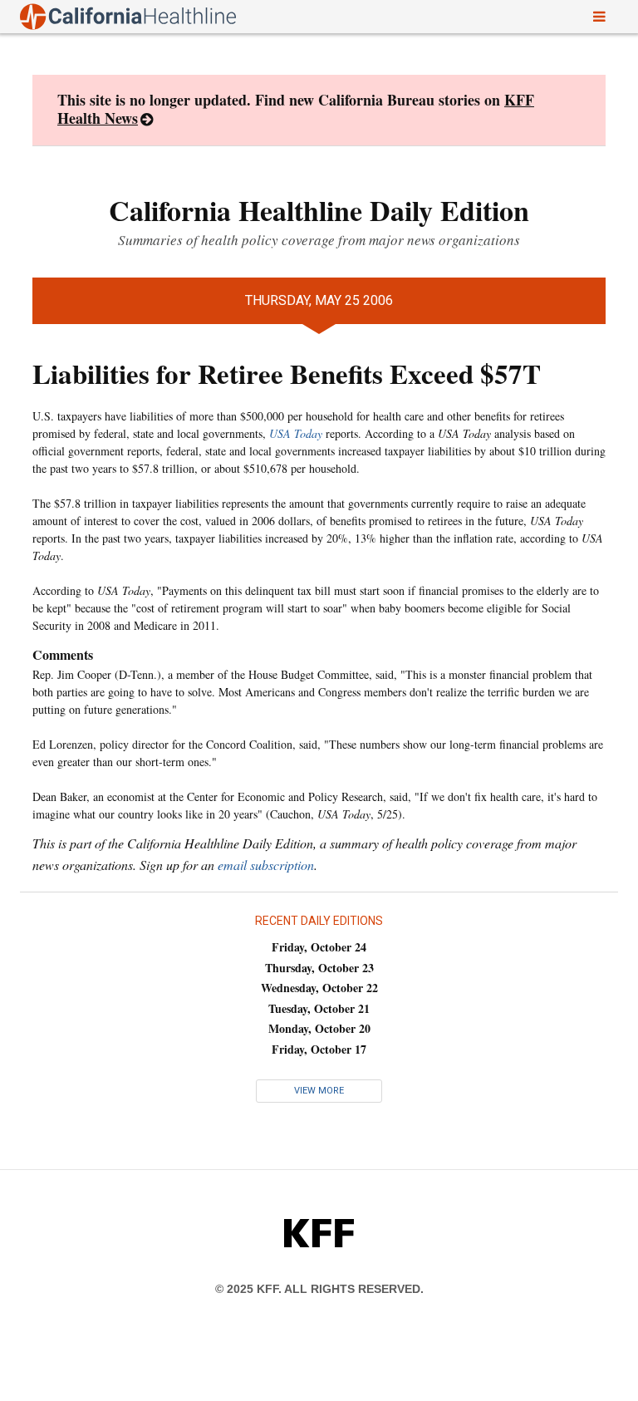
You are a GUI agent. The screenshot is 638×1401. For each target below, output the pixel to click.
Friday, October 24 (319, 947)
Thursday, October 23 (319, 967)
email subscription (266, 864)
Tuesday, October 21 (319, 1008)
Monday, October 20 (319, 1028)
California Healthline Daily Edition (319, 210)
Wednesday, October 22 (319, 987)
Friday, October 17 (319, 1049)
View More (319, 1090)
